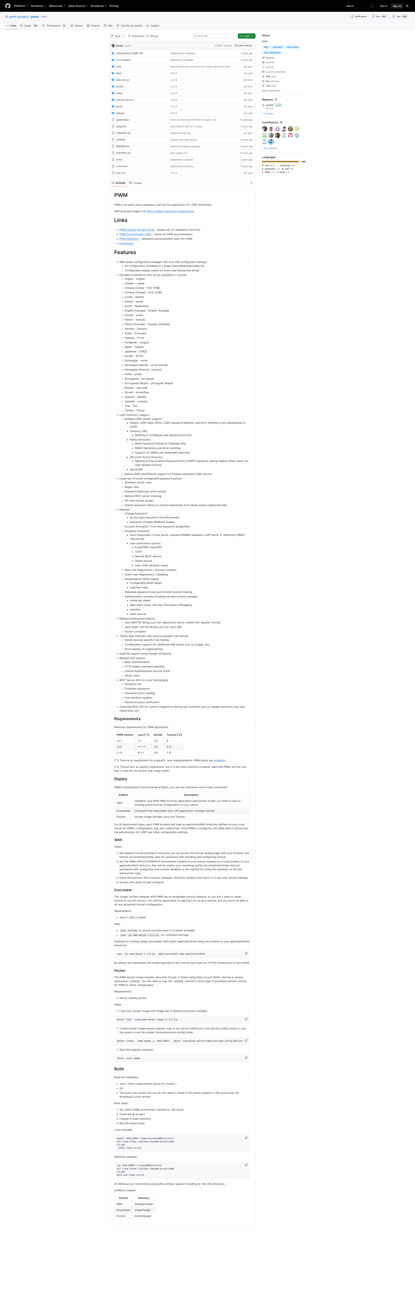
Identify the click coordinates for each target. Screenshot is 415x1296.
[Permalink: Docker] (112, 970)
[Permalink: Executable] (112, 890)
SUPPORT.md (123, 153)
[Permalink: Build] (112, 1068)
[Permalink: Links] (112, 220)
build (118, 66)
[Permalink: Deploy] (112, 779)
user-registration (272, 52)
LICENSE (120, 139)
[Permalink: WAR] (112, 840)
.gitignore (121, 126)
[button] (246, 953)
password (277, 47)
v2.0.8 (127, 45)
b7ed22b (219, 45)
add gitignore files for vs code (186, 126)
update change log (180, 133)
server (119, 106)
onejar (119, 93)
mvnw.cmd (121, 166)
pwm (35, 17)
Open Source (76, 5)
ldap (266, 47)
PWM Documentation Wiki (135, 234)
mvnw (119, 159)
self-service (292, 47)
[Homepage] (7, 5)
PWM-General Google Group (136, 229)
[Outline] (251, 182)
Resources (55, 5)
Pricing (114, 5)
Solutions (37, 5)
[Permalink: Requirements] (112, 718)
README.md (122, 146)
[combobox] (216, 36)
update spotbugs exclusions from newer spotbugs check (200, 66)
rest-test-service (125, 99)
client (119, 73)
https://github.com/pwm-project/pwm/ (170, 211)
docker (119, 86)
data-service (122, 79)
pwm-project (19, 17)
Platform (19, 5)
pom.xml (120, 172)
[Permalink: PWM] (112, 195)
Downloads (126, 243)
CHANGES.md (123, 133)
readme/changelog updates (185, 146)
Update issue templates (182, 53)
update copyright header (183, 139)
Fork (381, 16)
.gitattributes (123, 119)
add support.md (178, 153)
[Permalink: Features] (112, 252)
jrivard (119, 45)
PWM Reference (129, 238)
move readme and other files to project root (193, 119)
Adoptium (220, 760)
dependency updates (181, 60)
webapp (120, 113)
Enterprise (97, 5)
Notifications (361, 16)
